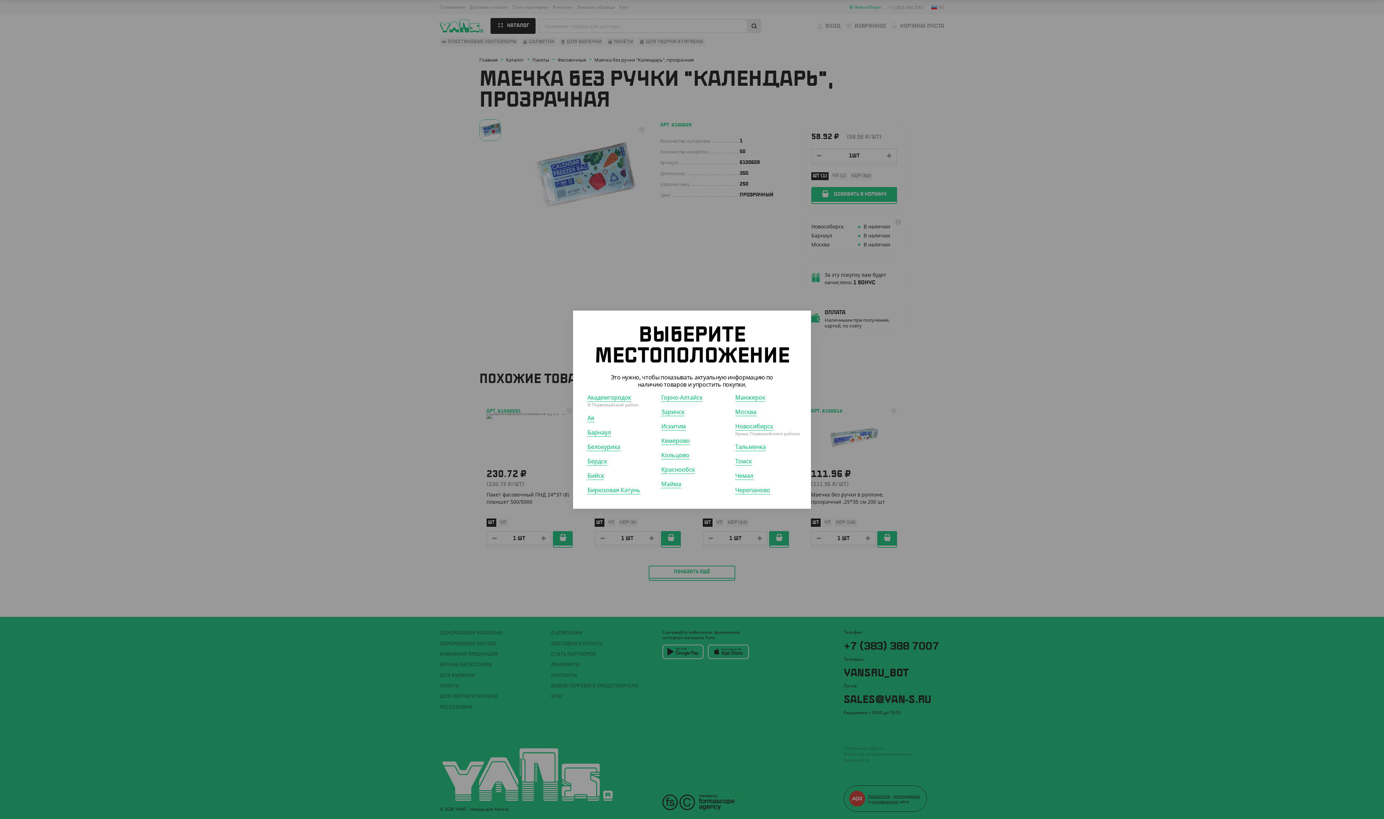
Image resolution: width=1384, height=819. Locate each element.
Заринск (672, 411)
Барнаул (599, 432)
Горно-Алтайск (681, 397)
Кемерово (675, 440)
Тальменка (750, 446)
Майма (671, 484)
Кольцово (675, 455)
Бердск (597, 461)
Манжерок (750, 397)
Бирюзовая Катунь (613, 490)
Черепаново (752, 490)
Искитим (673, 426)
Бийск (595, 475)
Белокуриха (603, 446)
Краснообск (678, 469)
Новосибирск (754, 426)
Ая (590, 418)
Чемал (744, 475)
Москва (746, 411)
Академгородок (609, 397)
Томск (743, 461)
